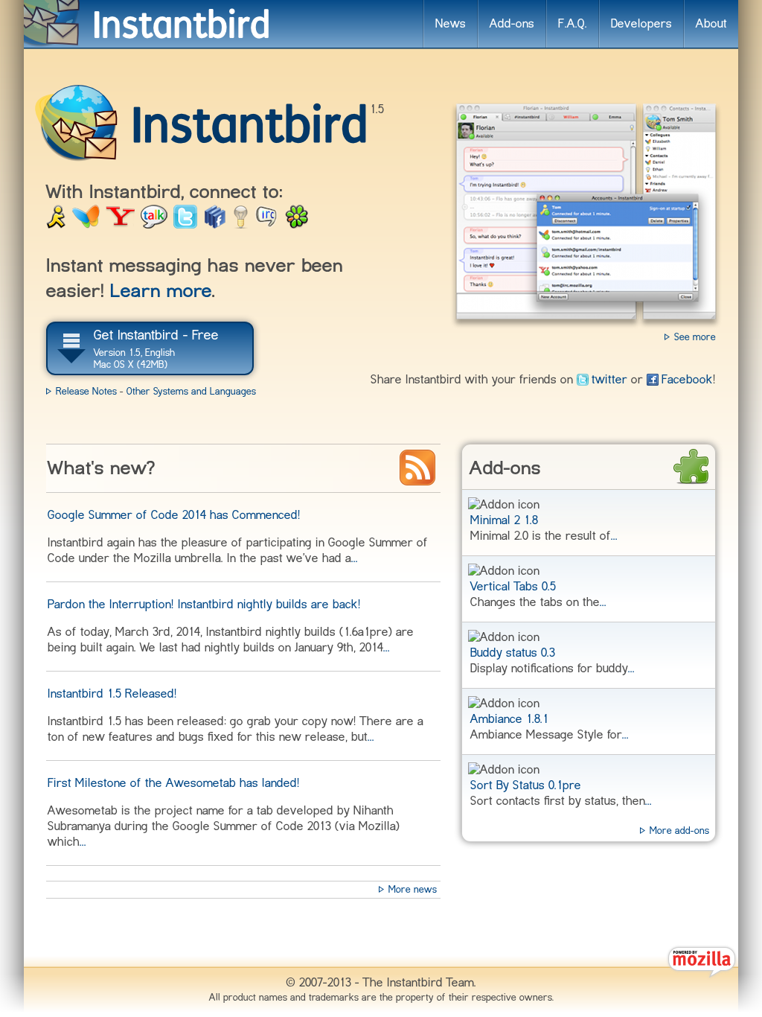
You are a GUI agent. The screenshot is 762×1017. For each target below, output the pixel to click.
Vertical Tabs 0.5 (513, 586)
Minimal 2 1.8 (504, 520)
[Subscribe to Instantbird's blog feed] (417, 467)
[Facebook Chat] (215, 223)
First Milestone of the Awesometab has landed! (174, 783)
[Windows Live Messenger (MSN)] (86, 223)
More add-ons (679, 830)
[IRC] (266, 223)
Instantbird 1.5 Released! (112, 693)
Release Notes (86, 391)
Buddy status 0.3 (512, 652)
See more (695, 337)
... (614, 536)
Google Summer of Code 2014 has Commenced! (174, 515)
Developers (641, 23)
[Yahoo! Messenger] (120, 223)
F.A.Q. (572, 23)
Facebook (687, 379)
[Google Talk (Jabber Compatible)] (154, 223)
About (711, 23)
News (450, 23)
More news (412, 889)
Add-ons (512, 23)
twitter (609, 379)
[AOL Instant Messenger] (56, 223)
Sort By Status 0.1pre (525, 785)
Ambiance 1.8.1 (509, 719)
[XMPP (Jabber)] (241, 223)
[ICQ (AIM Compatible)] (296, 223)
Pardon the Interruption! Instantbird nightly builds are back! (204, 604)
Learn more (161, 291)
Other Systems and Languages (191, 391)
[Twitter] (185, 223)
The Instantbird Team (418, 982)
